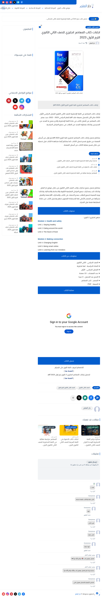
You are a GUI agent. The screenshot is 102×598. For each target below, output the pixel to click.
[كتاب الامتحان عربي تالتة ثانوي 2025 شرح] (26, 135)
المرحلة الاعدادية (34, 8)
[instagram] (7, 2)
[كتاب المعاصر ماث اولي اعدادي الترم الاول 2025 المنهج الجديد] (26, 169)
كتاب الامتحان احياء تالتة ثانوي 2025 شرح (11, 158)
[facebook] (21, 2)
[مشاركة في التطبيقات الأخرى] (73, 397)
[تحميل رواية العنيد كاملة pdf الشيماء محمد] (26, 146)
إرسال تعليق (92, 462)
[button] (91, 397)
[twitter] (14, 2)
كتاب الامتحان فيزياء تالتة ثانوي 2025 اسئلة (11, 206)
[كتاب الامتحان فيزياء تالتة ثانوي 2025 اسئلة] (26, 205)
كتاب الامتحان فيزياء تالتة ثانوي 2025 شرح (11, 217)
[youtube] (3, 2)
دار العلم (78, 594)
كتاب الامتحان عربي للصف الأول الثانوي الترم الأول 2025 (11, 194)
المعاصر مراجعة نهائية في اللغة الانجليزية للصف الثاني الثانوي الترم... (75, 173)
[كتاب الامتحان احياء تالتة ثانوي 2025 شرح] (26, 158)
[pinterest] (10, 2)
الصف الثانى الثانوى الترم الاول (66, 387)
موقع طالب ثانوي (63, 8)
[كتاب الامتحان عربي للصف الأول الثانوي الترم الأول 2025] (26, 193)
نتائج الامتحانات (5, 8)
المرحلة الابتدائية (50, 8)
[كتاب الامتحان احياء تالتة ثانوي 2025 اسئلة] (26, 228)
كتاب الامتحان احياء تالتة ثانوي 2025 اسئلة (11, 229)
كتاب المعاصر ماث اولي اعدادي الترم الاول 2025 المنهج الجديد (11, 171)
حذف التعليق (87, 515)
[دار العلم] (86, 5)
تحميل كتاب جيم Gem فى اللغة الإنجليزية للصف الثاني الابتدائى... (66, 19)
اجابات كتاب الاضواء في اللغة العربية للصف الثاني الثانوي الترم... (76, 167)
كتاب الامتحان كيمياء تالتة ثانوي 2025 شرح (11, 124)
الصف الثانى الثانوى (93, 27)
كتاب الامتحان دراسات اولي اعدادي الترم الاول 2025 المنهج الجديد (11, 183)
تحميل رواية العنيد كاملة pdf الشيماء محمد (12, 147)
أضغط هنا (68, 371)
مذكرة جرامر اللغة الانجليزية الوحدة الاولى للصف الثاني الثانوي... (76, 161)
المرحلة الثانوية (20, 8)
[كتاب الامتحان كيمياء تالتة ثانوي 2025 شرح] (26, 124)
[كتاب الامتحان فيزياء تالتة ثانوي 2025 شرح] (26, 217)
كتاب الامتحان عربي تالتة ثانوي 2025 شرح (11, 135)
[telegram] (18, 2)
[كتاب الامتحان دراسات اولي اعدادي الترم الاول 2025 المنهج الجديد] (26, 181)
